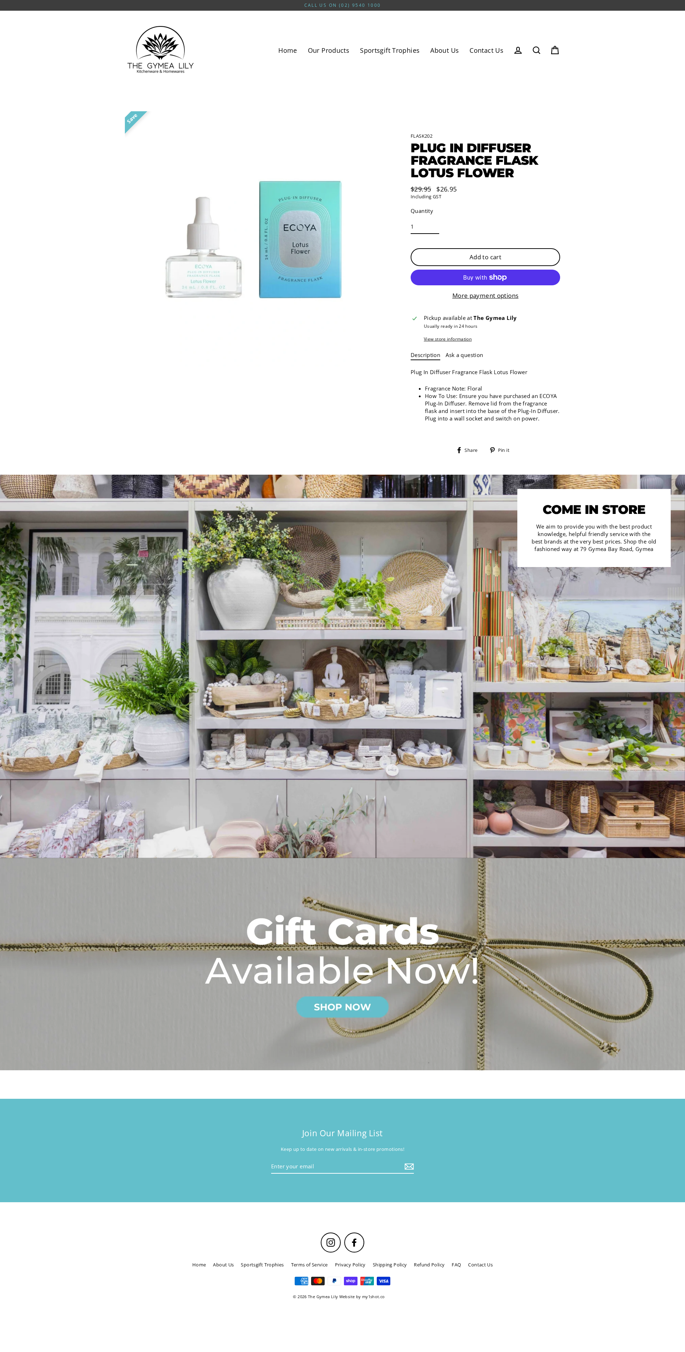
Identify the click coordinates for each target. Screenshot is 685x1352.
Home (287, 50)
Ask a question (464, 354)
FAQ (456, 1264)
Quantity (422, 210)
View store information (448, 339)
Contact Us (486, 50)
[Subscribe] (408, 1167)
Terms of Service (309, 1264)
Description (425, 354)
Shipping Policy (390, 1264)
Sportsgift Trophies (390, 50)
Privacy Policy (350, 1264)
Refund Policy (429, 1264)
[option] (342, 964)
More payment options (485, 295)
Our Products (329, 50)
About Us (444, 50)
